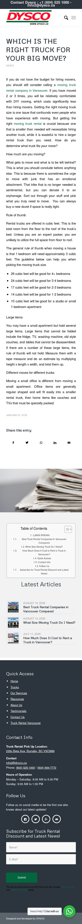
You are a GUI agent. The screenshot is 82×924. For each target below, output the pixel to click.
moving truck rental (28, 123)
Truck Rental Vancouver (25, 723)
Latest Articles (41, 535)
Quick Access (44, 558)
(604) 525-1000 (25, 767)
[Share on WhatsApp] (41, 443)
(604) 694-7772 (46, 767)
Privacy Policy (68, 886)
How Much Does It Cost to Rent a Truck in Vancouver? (44, 552)
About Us (16, 705)
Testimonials (18, 711)
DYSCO (40, 918)
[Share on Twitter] (27, 443)
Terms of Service (19, 889)
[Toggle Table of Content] (66, 529)
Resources (17, 699)
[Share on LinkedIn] (55, 443)
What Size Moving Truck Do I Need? (44, 546)
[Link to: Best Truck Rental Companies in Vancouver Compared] (13, 607)
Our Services (18, 693)
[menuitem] (64, 17)
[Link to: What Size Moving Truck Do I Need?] (13, 622)
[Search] (64, 17)
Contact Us (17, 717)
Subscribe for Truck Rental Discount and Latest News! (44, 571)
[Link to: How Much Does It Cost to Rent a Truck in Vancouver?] (13, 638)
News (10, 65)
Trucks (14, 687)
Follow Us (44, 566)
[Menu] (73, 17)
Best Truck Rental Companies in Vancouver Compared (44, 540)
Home (14, 681)
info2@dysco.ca (41, 5)
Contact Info (44, 562)
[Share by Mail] (69, 443)
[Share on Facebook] (13, 443)
